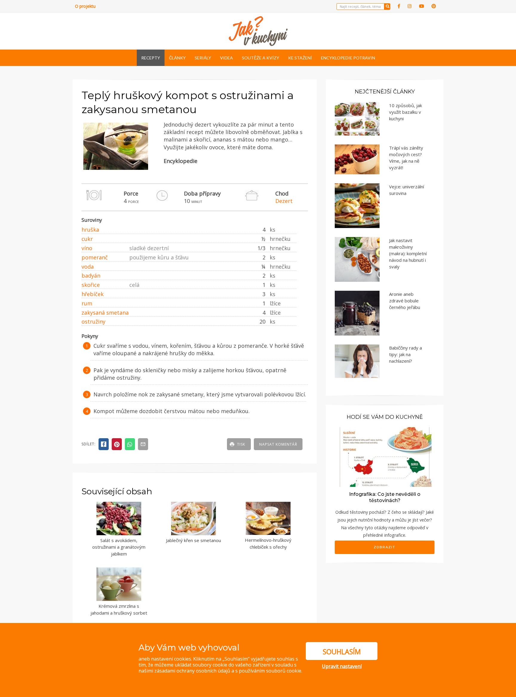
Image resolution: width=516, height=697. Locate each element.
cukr (87, 238)
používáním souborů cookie (270, 670)
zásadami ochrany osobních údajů (192, 670)
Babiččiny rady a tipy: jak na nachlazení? (405, 354)
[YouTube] (421, 6)
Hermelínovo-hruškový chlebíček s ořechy (268, 543)
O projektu (85, 6)
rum (87, 303)
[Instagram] (409, 6)
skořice (91, 284)
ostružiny (93, 321)
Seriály (203, 57)
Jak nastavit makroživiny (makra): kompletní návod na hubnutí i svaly (408, 253)
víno (87, 248)
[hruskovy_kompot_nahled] (116, 170)
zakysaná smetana (105, 312)
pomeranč (95, 257)
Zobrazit (384, 547)
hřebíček (93, 294)
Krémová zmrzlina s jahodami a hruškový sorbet (118, 609)
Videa (226, 57)
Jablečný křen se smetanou (193, 540)
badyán (91, 275)
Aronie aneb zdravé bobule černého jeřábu (404, 300)
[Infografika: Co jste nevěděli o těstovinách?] (384, 456)
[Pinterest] (433, 6)
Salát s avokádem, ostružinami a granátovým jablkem (118, 547)
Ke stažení (300, 57)
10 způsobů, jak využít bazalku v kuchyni (405, 111)
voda (88, 266)
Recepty (150, 57)
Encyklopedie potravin (348, 57)
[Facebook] (399, 6)
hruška (90, 229)
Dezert (284, 200)
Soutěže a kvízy (260, 57)
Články (177, 57)
